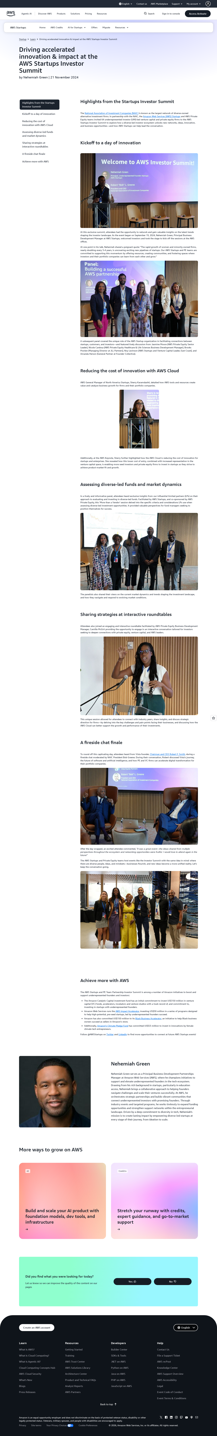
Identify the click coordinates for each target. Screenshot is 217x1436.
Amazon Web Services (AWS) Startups (161, 116)
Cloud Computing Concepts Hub (37, 1367)
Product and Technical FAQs (80, 1380)
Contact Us (163, 1349)
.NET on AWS (118, 1361)
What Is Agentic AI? (30, 1361)
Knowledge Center (167, 1367)
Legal (160, 1386)
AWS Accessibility (167, 1380)
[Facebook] (166, 1417)
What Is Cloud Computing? (34, 1355)
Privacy (22, 1425)
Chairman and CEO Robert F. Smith (167, 754)
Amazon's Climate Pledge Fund (112, 1025)
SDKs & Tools (118, 1355)
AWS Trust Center (75, 1361)
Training (69, 1355)
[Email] (196, 1417)
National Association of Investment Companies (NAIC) (111, 113)
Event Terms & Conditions (171, 1398)
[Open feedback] (213, 718)
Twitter (110, 1034)
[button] (45, 14)
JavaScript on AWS (121, 1386)
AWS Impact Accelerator (127, 1011)
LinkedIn (123, 1034)
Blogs (22, 1386)
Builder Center (119, 1349)
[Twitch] (181, 1417)
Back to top (106, 1404)
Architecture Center (76, 1373)
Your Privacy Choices (56, 1425)
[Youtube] (186, 1417)
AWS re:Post (164, 1361)
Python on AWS (120, 1367)
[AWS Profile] (208, 3)
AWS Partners (73, 1392)
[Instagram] (176, 1417)
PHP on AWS (118, 1380)
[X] (161, 1417)
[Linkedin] (171, 1417)
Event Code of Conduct (170, 1392)
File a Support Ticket (168, 1355)
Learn (33, 39)
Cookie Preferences (88, 1425)
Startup (22, 39)
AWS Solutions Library (77, 1367)
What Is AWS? (26, 1349)
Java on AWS (118, 1373)
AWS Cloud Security (30, 1373)
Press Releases (27, 1392)
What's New (25, 1380)
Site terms (36, 1425)
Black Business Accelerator (148, 1018)
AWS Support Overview (170, 1373)
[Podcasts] (191, 1417)
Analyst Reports (74, 1386)
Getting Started (73, 1349)
